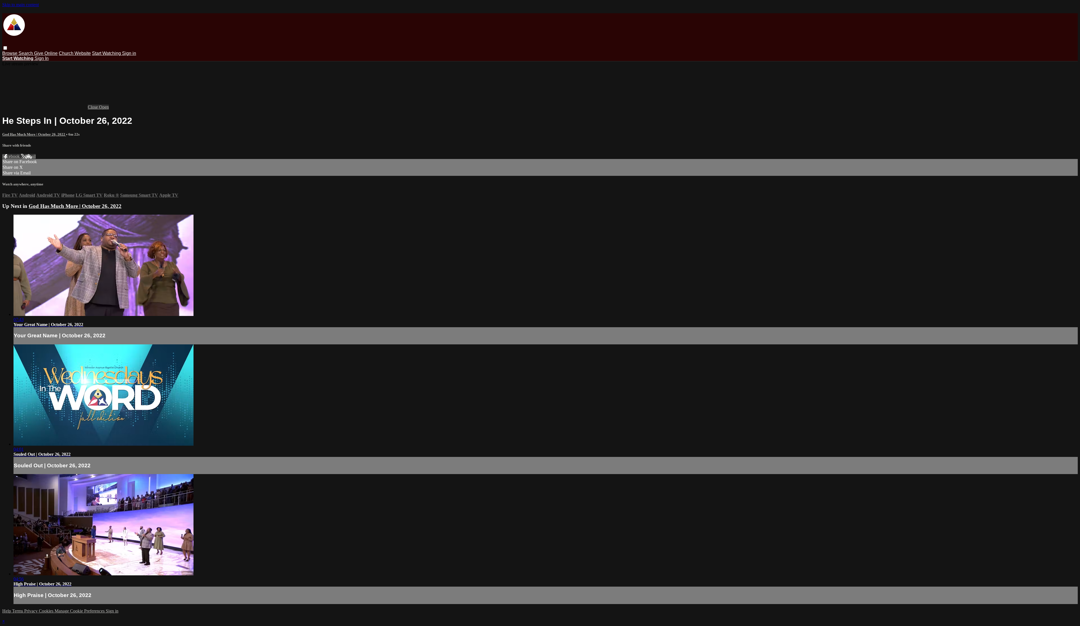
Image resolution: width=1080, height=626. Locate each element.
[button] (5, 48)
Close (93, 107)
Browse (10, 53)
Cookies (47, 611)
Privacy (31, 611)
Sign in (129, 53)
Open (104, 107)
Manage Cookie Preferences (80, 611)
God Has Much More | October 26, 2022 (34, 134)
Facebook (11, 156)
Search (26, 53)
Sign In (42, 58)
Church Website (75, 53)
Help (7, 611)
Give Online (46, 53)
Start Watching (107, 53)
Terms (18, 611)
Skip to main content (20, 4)
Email (30, 156)
